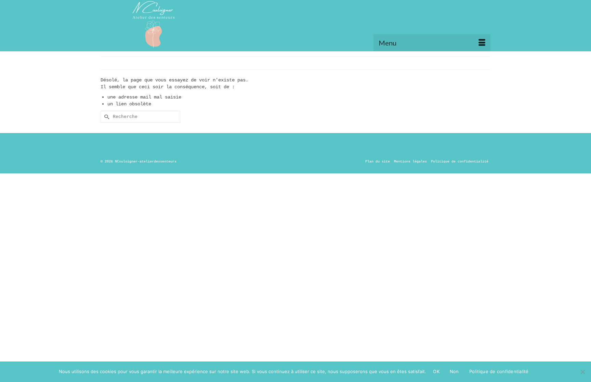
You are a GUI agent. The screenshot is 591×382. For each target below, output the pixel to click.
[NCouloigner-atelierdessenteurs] (176, 25)
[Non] (582, 371)
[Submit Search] (106, 117)
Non (454, 371)
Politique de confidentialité (499, 371)
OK (436, 371)
